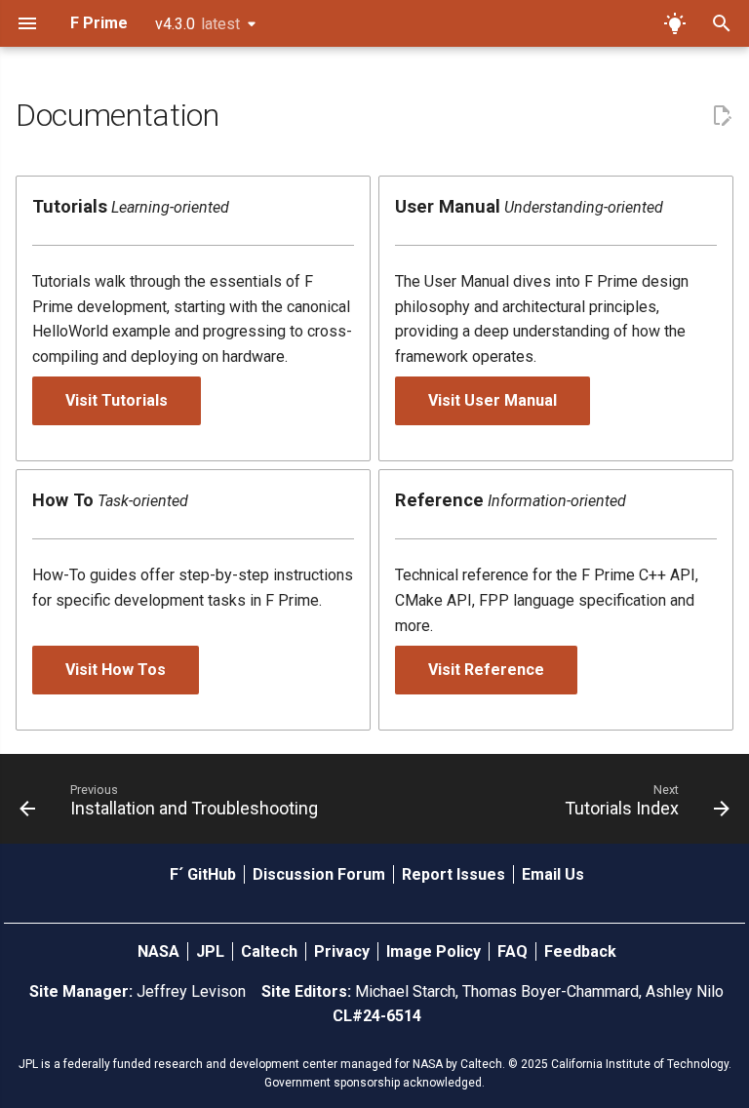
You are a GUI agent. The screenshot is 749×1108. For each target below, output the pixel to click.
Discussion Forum (321, 874)
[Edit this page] (721, 116)
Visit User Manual (492, 400)
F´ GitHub (205, 874)
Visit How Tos (115, 669)
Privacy (344, 951)
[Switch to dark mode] (674, 23)
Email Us (553, 874)
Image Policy (435, 951)
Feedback (580, 951)
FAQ (514, 951)
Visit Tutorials (116, 400)
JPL (212, 951)
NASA (160, 951)
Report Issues (455, 874)
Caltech (271, 951)
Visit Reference (486, 669)
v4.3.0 (197, 24)
